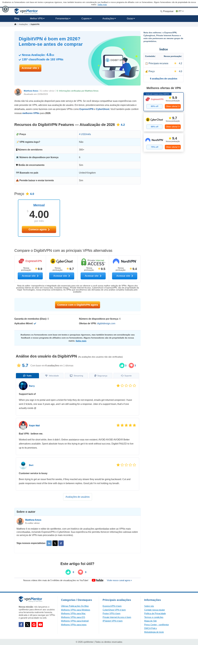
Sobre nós (149, 606)
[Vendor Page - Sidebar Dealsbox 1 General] (163, 102)
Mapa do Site (150, 621)
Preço (152, 71)
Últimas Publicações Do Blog (75, 606)
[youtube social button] (40, 624)
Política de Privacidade (155, 613)
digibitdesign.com (106, 323)
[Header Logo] (26, 11)
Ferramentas (62, 18)
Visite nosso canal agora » (119, 580)
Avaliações (108, 18)
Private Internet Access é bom (117, 617)
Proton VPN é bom (111, 613)
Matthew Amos (31, 91)
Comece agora (38, 229)
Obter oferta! (172, 106)
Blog (16, 18)
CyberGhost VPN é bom (114, 610)
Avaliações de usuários (78, 497)
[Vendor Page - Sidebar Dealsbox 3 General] (163, 142)
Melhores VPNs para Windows (75, 610)
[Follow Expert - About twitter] (55, 543)
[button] (5, 9)
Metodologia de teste (154, 632)
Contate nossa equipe (154, 610)
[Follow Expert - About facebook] (61, 543)
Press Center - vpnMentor (156, 624)
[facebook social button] (21, 624)
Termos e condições (153, 617)
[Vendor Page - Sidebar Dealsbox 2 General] (163, 122)
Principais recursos (158, 63)
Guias (130, 18)
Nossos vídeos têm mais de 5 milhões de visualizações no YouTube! (55, 580)
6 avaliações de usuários (163, 78)
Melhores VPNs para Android (75, 621)
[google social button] (33, 624)
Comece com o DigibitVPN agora (77, 304)
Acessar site (30, 68)
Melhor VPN (36, 18)
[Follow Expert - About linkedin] (49, 543)
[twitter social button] (27, 624)
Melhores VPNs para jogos (74, 624)
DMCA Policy (150, 628)
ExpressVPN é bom (112, 606)
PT (180, 11)
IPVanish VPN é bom (113, 621)
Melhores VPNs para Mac (73, 613)
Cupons (85, 18)
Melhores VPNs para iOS (73, 617)
